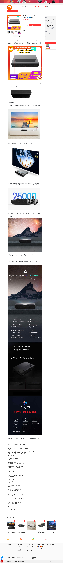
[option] (9, 32)
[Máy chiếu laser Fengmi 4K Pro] (48, 46)
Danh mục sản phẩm (13, 11)
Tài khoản (47, 6)
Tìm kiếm (37, 6)
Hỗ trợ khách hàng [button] (20, 544)
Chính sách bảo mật (30, 546)
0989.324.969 (26, 28)
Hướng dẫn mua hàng (20, 546)
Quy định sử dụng (29, 550)
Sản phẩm (49, 3)
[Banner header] (31, 1)
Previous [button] (7, 32)
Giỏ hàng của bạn (48, 7)
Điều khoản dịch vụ (19, 550)
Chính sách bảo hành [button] (30, 544)
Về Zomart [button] (9, 544)
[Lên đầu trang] (61, 559)
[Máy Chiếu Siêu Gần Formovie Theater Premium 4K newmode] (11, 525)
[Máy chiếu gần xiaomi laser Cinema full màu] (51, 525)
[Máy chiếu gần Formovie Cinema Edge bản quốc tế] (21, 525)
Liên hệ (55, 3)
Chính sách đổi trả (29, 549)
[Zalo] (2, 556)
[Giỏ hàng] (45, 7)
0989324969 (15, 3)
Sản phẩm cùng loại (10, 517)
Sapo (23, 561)
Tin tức (52, 3)
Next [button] (20, 32)
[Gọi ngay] (1, 561)
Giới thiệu (46, 3)
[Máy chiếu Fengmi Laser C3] (31, 525)
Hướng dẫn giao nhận (20, 549)
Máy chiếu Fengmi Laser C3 (31, 531)
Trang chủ (42, 3)
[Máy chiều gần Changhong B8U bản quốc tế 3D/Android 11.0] (41, 525)
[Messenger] (2, 558)
